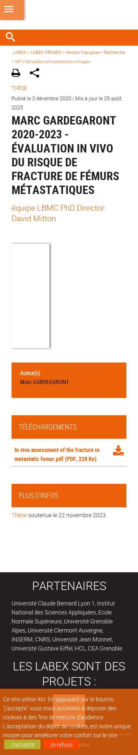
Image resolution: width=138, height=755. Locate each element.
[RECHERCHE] (13, 38)
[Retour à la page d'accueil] (69, 15)
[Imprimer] (18, 74)
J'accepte (22, 744)
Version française (82, 52)
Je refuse (61, 744)
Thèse (19, 515)
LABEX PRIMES (45, 52)
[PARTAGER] (37, 74)
